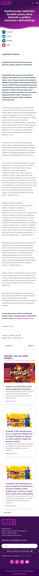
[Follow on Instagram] (22, 562)
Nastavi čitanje (11, 401)
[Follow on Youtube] (27, 562)
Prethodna (7, 512)
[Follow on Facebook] (12, 562)
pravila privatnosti (25, 556)
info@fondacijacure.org (13, 535)
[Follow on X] (17, 562)
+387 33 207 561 (12, 533)
